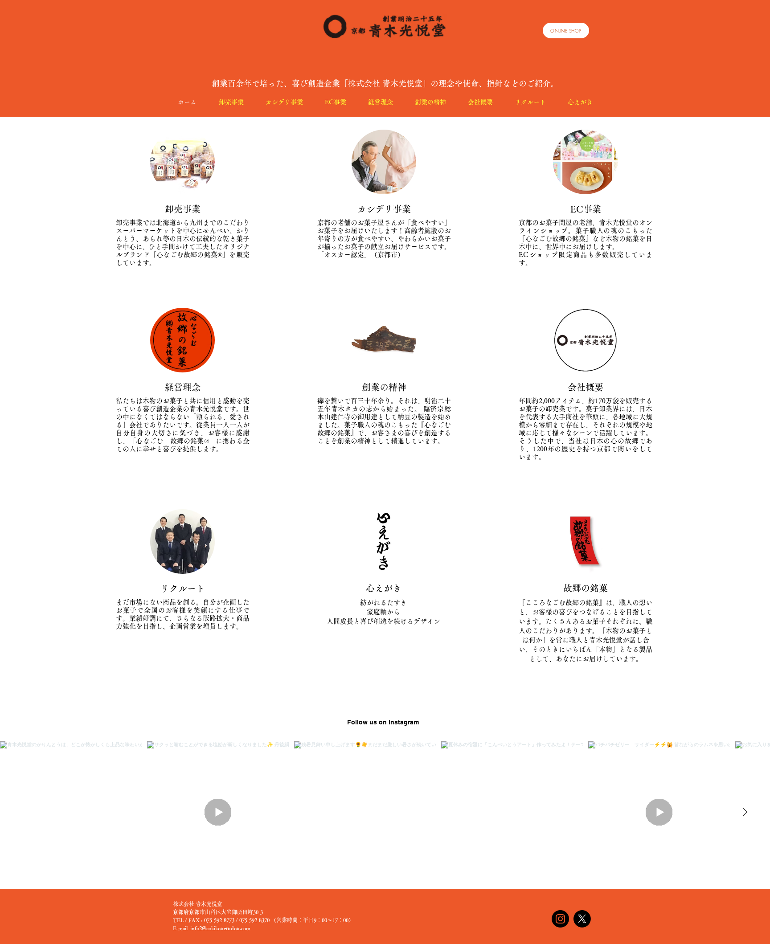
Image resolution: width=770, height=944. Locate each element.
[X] (582, 919)
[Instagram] (560, 919)
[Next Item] (744, 812)
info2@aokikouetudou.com (220, 928)
